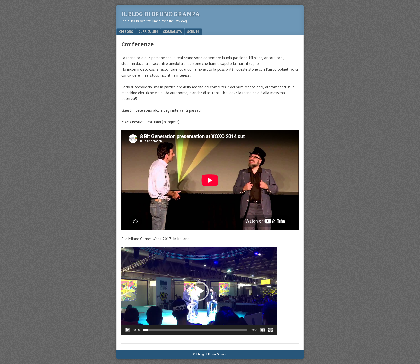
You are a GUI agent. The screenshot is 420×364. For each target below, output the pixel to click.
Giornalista (172, 32)
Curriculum (148, 32)
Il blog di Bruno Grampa (160, 14)
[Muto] (262, 330)
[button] (199, 291)
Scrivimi (193, 32)
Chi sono (126, 32)
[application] (199, 291)
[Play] (127, 330)
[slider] (195, 330)
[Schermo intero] (270, 330)
